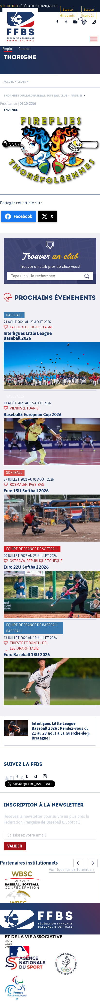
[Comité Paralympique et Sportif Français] (16, 989)
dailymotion (35, 776)
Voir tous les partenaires (70, 869)
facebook (57, 22)
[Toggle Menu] (94, 39)
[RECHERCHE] (80, 19)
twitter (66, 22)
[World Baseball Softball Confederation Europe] (18, 902)
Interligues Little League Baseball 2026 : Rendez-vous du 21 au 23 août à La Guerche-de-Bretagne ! (60, 730)
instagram (93, 22)
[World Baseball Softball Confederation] (22, 880)
